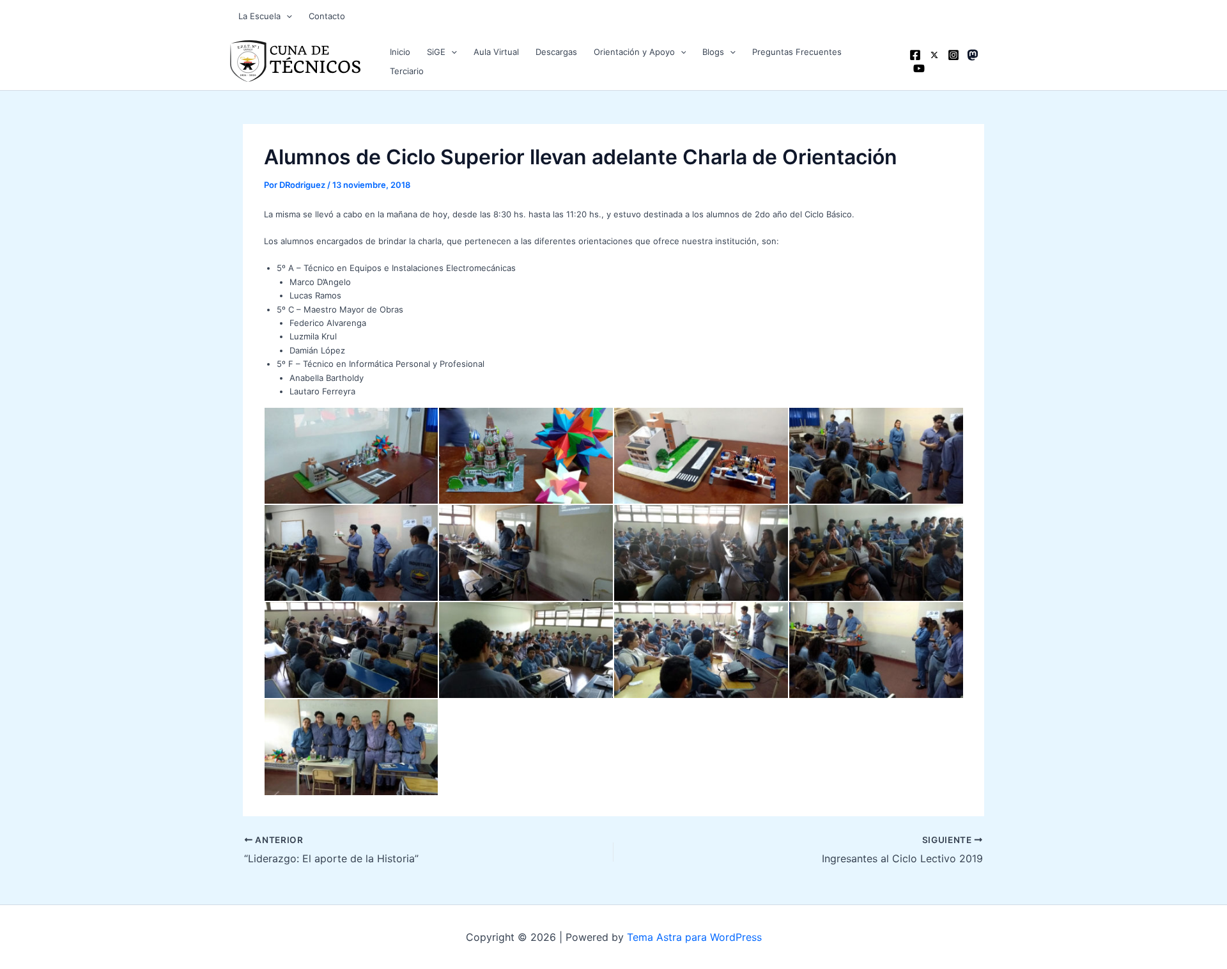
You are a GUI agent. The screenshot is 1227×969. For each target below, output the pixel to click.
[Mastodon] (972, 55)
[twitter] (934, 55)
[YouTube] (919, 68)
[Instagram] (953, 55)
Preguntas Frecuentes (797, 52)
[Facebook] (915, 55)
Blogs (713, 52)
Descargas (556, 52)
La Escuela (259, 16)
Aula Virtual (496, 52)
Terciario (407, 71)
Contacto (327, 16)
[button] (286, 16)
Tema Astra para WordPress (694, 937)
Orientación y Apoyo (634, 52)
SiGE (436, 52)
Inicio (400, 52)
